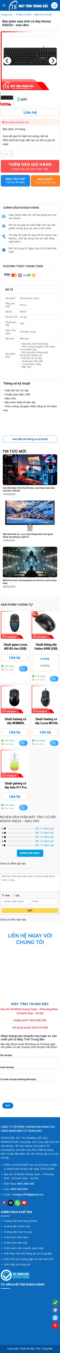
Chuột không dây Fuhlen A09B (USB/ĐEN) (46, 647)
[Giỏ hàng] (54, 5)
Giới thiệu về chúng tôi (17, 1264)
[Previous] (7, 61)
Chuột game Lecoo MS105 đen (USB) (15, 646)
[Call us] (17, 1203)
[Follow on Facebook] (4, 1203)
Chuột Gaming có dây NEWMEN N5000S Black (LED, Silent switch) (15, 721)
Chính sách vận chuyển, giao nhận (24, 1248)
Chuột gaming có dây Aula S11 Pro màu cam (15, 785)
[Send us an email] (11, 1203)
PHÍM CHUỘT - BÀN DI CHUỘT (34, 14)
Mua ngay (45, 179)
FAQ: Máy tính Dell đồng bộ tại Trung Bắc (28, 1253)
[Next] (52, 61)
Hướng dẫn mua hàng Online (20, 1220)
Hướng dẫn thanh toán (17, 1226)
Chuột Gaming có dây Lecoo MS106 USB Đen (46, 721)
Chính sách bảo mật (15, 1242)
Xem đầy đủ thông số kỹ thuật (30, 439)
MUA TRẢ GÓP (15, 179)
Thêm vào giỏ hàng (30, 164)
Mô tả (9, 289)
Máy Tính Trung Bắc (41, 1348)
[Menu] (4, 5)
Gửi (30, 910)
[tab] (30, 290)
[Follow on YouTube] (24, 1203)
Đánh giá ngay (30, 853)
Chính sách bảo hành (16, 1237)
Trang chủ (6, 14)
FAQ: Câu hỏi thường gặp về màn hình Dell (28, 1259)
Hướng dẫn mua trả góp (18, 1231)
